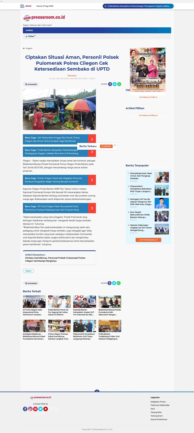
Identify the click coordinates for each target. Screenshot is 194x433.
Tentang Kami (157, 416)
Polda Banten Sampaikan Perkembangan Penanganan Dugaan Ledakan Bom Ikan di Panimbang (139, 6)
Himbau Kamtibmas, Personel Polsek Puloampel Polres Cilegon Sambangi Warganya (55, 259)
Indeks (29, 30)
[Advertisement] (72, 369)
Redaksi (44, 413)
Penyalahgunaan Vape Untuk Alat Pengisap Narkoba (141, 175)
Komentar (32, 84)
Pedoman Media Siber (160, 405)
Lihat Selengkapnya (148, 240)
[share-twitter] (115, 84)
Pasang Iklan (156, 412)
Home (28, 6)
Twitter (41, 412)
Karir (153, 409)
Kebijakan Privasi (158, 402)
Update (107, 146)
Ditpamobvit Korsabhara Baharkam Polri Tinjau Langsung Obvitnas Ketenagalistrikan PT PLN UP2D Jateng (141, 189)
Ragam (28, 271)
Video (31, 36)
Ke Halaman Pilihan (147, 115)
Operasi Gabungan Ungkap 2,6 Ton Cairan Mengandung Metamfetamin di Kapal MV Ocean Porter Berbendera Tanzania (141, 228)
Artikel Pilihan (135, 108)
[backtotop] (97, 392)
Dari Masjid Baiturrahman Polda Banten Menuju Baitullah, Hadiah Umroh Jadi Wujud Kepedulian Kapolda (140, 215)
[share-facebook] (110, 84)
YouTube (47, 412)
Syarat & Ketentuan (159, 419)
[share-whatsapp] (119, 84)
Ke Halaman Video (148, 97)
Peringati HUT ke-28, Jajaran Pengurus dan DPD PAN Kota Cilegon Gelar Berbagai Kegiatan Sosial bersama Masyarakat (141, 202)
